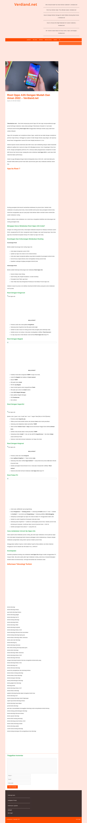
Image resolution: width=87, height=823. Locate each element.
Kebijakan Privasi (12, 800)
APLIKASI (35, 39)
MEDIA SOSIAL (48, 39)
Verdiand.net (25, 4)
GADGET (29, 39)
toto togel (10, 813)
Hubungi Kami (11, 795)
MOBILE (41, 39)
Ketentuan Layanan (13, 805)
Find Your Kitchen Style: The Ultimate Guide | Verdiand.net (61, 10)
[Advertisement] (32, 51)
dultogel (10, 810)
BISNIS (55, 39)
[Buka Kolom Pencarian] (59, 39)
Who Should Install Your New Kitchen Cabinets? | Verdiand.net (61, 4)
